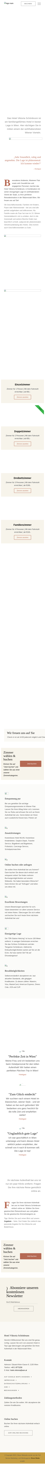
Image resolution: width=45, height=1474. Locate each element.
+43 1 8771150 (16, 1367)
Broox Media (35, 1458)
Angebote (7, 1221)
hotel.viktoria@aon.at (18, 1370)
